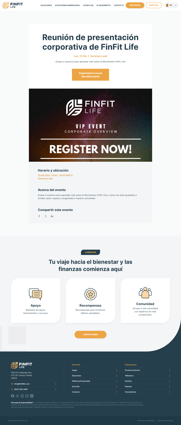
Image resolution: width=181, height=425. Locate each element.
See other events (90, 76)
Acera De (76, 386)
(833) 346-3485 (21, 389)
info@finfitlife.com (22, 384)
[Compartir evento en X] (45, 216)
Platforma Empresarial (81, 381)
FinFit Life (76, 365)
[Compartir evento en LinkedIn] (52, 216)
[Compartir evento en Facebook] (39, 216)
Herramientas (130, 392)
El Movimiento (131, 365)
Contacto (76, 392)
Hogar (74, 370)
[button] (103, 5)
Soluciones (76, 376)
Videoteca (129, 376)
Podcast (128, 386)
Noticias (128, 381)
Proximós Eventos (132, 370)
